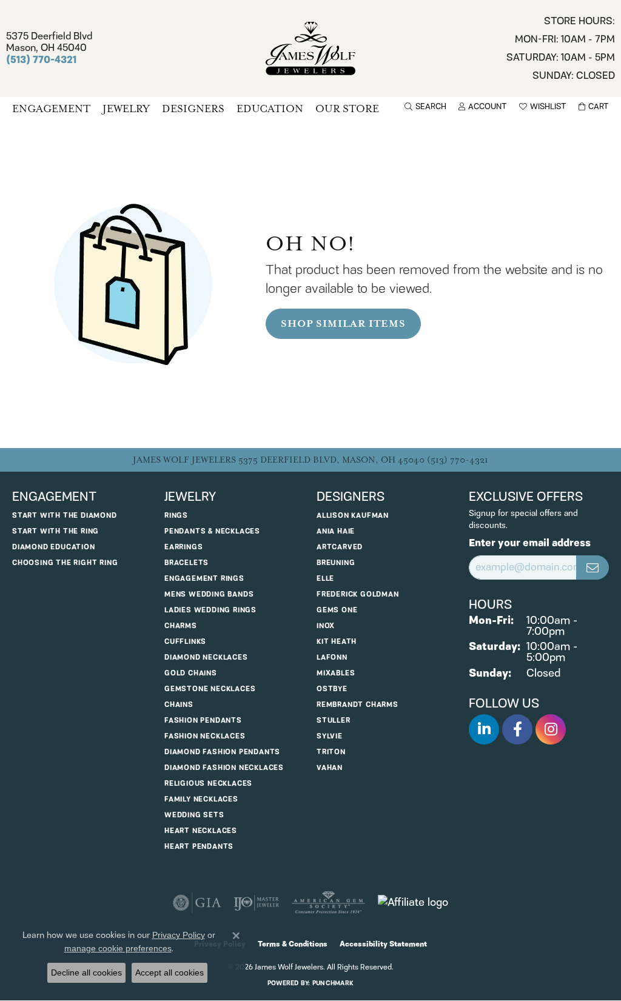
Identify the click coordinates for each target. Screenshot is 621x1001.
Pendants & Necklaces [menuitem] (212, 531)
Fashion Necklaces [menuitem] (205, 736)
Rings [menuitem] (176, 516)
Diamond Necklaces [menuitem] (206, 657)
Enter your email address (530, 543)
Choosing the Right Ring (65, 563)
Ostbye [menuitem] (332, 689)
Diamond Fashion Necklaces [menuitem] (224, 768)
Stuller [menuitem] (334, 720)
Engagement (51, 108)
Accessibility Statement (383, 944)
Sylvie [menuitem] (330, 736)
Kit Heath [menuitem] (337, 642)
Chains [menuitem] (178, 705)
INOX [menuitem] (326, 626)
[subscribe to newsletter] (592, 567)
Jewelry (126, 108)
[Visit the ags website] (328, 903)
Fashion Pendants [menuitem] (203, 720)
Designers (193, 108)
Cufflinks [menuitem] (185, 642)
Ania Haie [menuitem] (336, 531)
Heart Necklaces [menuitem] (200, 831)
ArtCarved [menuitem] (340, 547)
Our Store (347, 108)
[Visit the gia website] (197, 903)
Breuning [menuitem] (336, 563)
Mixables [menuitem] (336, 673)
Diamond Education (53, 547)
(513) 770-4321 (457, 460)
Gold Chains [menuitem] (190, 673)
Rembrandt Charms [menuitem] (357, 705)
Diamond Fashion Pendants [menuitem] (222, 752)
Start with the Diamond (64, 516)
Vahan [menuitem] (330, 768)
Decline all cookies (86, 972)
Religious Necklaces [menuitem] (208, 783)
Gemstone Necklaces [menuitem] (209, 689)
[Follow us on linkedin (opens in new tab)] (484, 729)
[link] (560, 48)
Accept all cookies (169, 972)
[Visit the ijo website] (256, 903)
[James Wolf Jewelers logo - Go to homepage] (310, 48)
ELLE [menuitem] (325, 579)
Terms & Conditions (292, 944)
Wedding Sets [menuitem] (194, 815)
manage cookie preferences (118, 948)
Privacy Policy (178, 935)
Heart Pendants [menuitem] (198, 847)
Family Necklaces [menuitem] (201, 799)
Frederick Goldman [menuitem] (358, 594)
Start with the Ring (55, 531)
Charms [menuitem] (180, 626)
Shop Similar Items (343, 324)
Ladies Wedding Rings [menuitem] (210, 610)
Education (270, 108)
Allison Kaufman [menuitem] (353, 516)
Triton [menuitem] (331, 752)
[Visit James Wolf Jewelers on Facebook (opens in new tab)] (517, 729)
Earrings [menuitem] (183, 547)
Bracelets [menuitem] (186, 563)
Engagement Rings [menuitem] (204, 579)
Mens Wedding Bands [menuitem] (208, 594)
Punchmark (333, 983)
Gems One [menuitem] (337, 610)
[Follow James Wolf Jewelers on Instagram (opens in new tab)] (550, 729)
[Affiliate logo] (413, 903)
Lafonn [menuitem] (332, 657)
